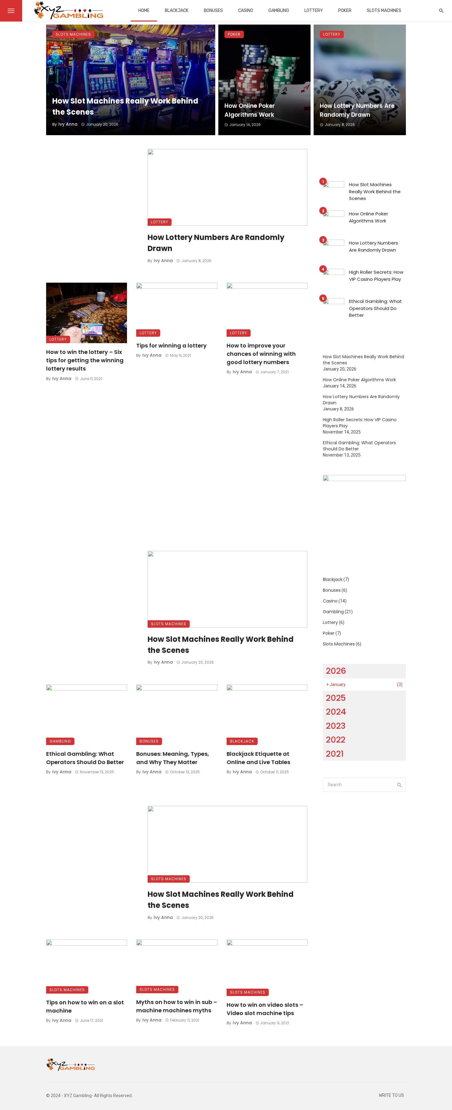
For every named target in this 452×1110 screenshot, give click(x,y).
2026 (336, 671)
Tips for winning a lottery (171, 345)
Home (143, 10)
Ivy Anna (67, 124)
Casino (245, 10)
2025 (336, 698)
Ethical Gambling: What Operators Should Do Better (85, 758)
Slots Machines (384, 10)
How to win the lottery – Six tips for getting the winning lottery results (85, 360)
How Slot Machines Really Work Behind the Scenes (125, 106)
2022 (335, 740)
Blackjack (176, 10)
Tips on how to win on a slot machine (85, 1006)
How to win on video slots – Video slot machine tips (265, 1009)
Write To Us (391, 1095)
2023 (336, 726)
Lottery (313, 10)
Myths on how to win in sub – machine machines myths (176, 1006)
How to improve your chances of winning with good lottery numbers (261, 354)
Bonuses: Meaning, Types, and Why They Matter (172, 758)
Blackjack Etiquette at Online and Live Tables (258, 758)
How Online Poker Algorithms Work (249, 110)
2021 (335, 754)
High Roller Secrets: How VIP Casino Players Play (376, 275)
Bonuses (213, 10)
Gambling (278, 10)
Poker (344, 10)
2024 (336, 712)
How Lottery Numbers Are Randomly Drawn (357, 110)
